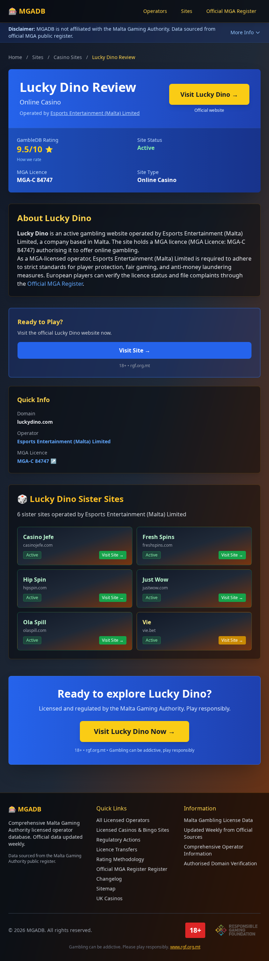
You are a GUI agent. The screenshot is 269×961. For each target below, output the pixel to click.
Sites (186, 11)
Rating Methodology (120, 859)
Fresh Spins (158, 537)
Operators (155, 11)
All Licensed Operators (123, 820)
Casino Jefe (38, 537)
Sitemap (106, 888)
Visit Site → (134, 350)
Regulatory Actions (118, 839)
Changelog (109, 878)
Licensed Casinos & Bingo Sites (132, 830)
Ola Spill (34, 622)
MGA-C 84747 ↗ (36, 461)
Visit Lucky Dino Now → (134, 731)
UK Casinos (109, 898)
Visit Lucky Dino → (209, 94)
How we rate (29, 159)
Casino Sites (68, 57)
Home (15, 57)
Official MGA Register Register (131, 869)
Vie (147, 622)
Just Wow (155, 579)
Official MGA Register (231, 11)
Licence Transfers (116, 849)
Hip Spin (34, 579)
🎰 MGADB (26, 11)
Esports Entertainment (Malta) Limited (95, 113)
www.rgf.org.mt (185, 947)
